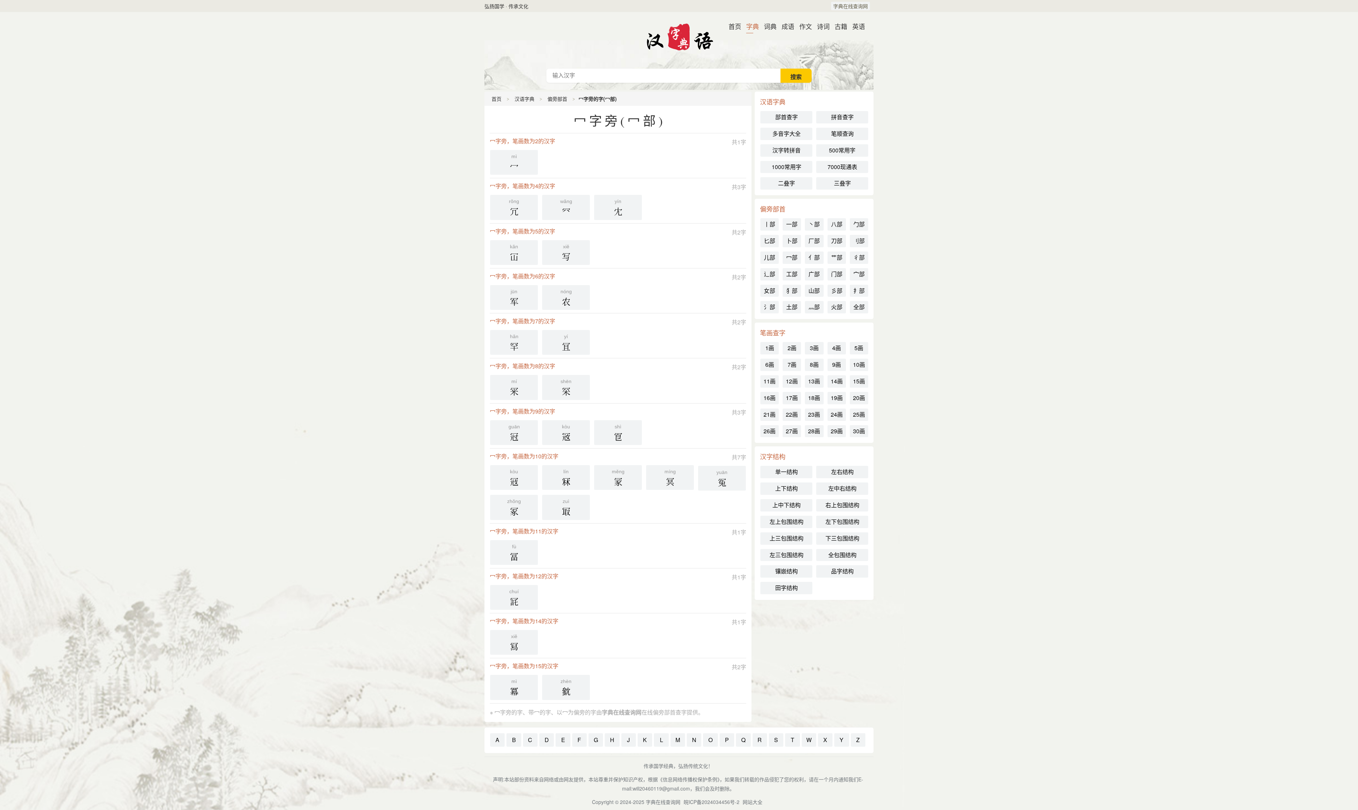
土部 (791, 307)
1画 (769, 348)
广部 (814, 274)
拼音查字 (842, 117)
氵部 (769, 307)
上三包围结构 (786, 538)
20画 (859, 398)
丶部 (814, 224)
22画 (792, 414)
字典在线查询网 (850, 6)
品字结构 (842, 571)
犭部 (791, 291)
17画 (792, 398)
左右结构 (842, 472)
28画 (814, 431)
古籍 (838, 26)
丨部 (769, 224)
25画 (859, 414)
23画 (814, 414)
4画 (836, 348)
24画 (837, 414)
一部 (791, 224)
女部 (769, 291)
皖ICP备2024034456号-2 (711, 801)
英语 (855, 26)
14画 (837, 381)
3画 (814, 348)
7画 (792, 364)
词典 (767, 26)
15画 (859, 381)
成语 (785, 26)
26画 (770, 431)
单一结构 (786, 472)
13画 (814, 381)
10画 (859, 364)
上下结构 (786, 488)
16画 (770, 398)
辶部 (769, 274)
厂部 (814, 241)
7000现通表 (842, 167)
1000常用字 (786, 167)
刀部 (836, 241)
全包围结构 (842, 555)
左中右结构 (842, 488)
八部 (836, 224)
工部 (791, 274)
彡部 (836, 291)
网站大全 (752, 801)
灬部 (814, 307)
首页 (732, 26)
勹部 (859, 224)
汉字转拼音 (786, 150)
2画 (792, 348)
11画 (770, 381)
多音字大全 (786, 133)
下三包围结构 (842, 538)
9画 (836, 364)
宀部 (859, 274)
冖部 (791, 257)
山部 (814, 291)
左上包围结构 (786, 521)
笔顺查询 (842, 133)
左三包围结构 (786, 555)
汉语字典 (679, 40)
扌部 (859, 291)
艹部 (836, 257)
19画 (837, 398)
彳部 (859, 257)
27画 (792, 431)
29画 (837, 431)
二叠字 (786, 183)
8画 (814, 364)
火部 (836, 307)
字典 (749, 26)
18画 (814, 398)
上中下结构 (786, 505)
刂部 (859, 241)
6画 (769, 364)
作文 (802, 26)
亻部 (814, 257)
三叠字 (842, 183)
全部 (859, 307)
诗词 (820, 26)
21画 (770, 414)
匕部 (769, 241)
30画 (859, 431)
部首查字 (786, 117)
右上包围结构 (842, 505)
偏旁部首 (557, 98)
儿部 (769, 257)
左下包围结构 (842, 521)
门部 (836, 274)
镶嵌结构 (786, 571)
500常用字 (842, 150)
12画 (792, 381)
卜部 (791, 241)
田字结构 (786, 588)
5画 (858, 348)
